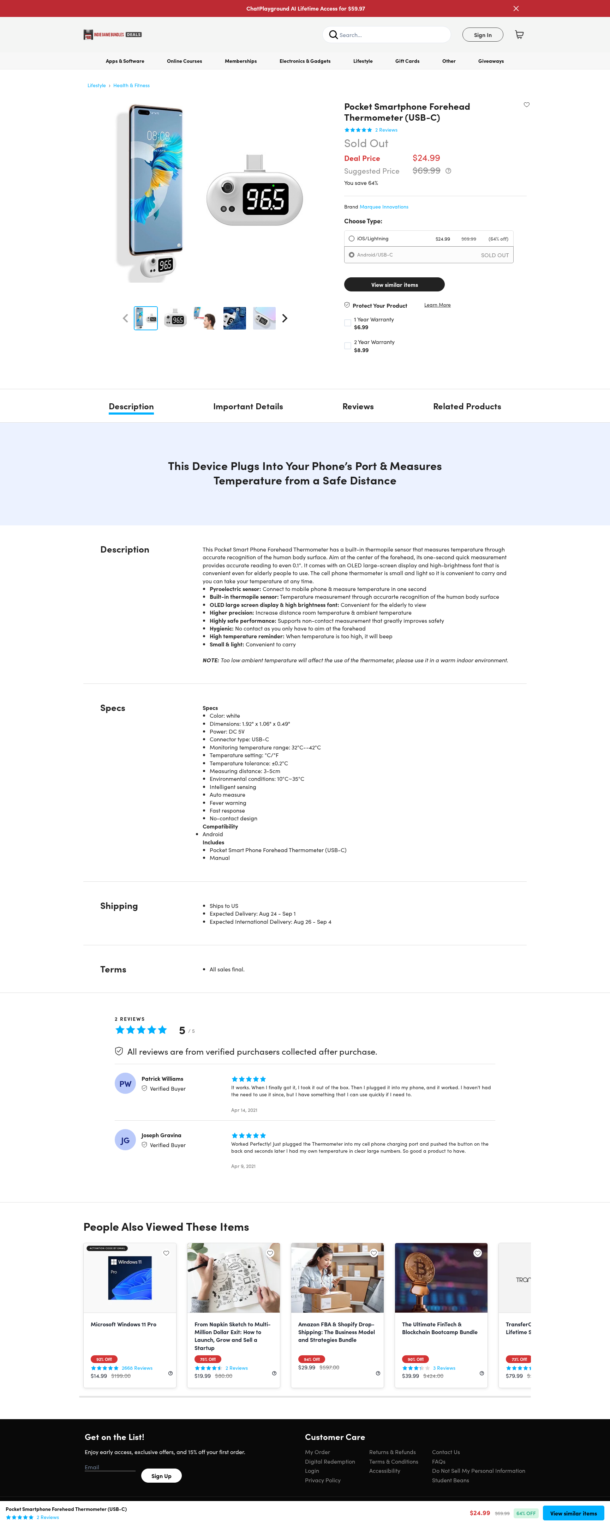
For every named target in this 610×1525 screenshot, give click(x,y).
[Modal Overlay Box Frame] (305, 762)
